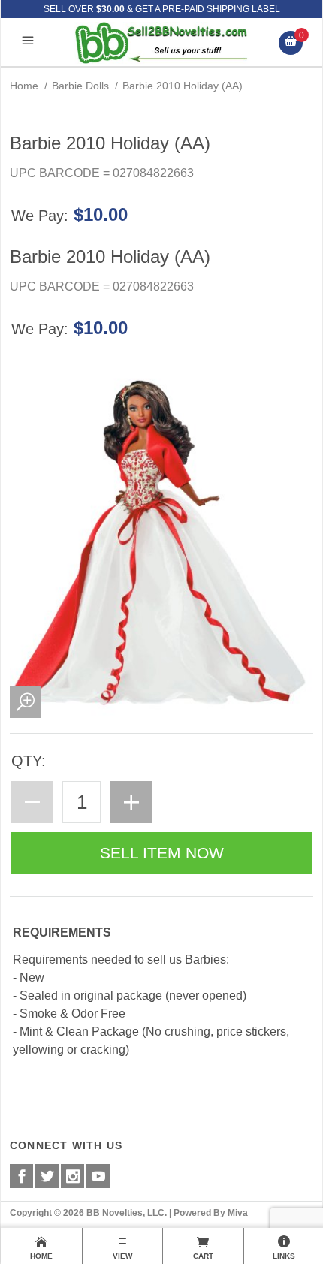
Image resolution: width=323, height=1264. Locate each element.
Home (24, 86)
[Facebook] (21, 1176)
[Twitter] (47, 1176)
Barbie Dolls (80, 86)
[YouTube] (98, 1176)
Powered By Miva (211, 1213)
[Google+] (72, 1176)
